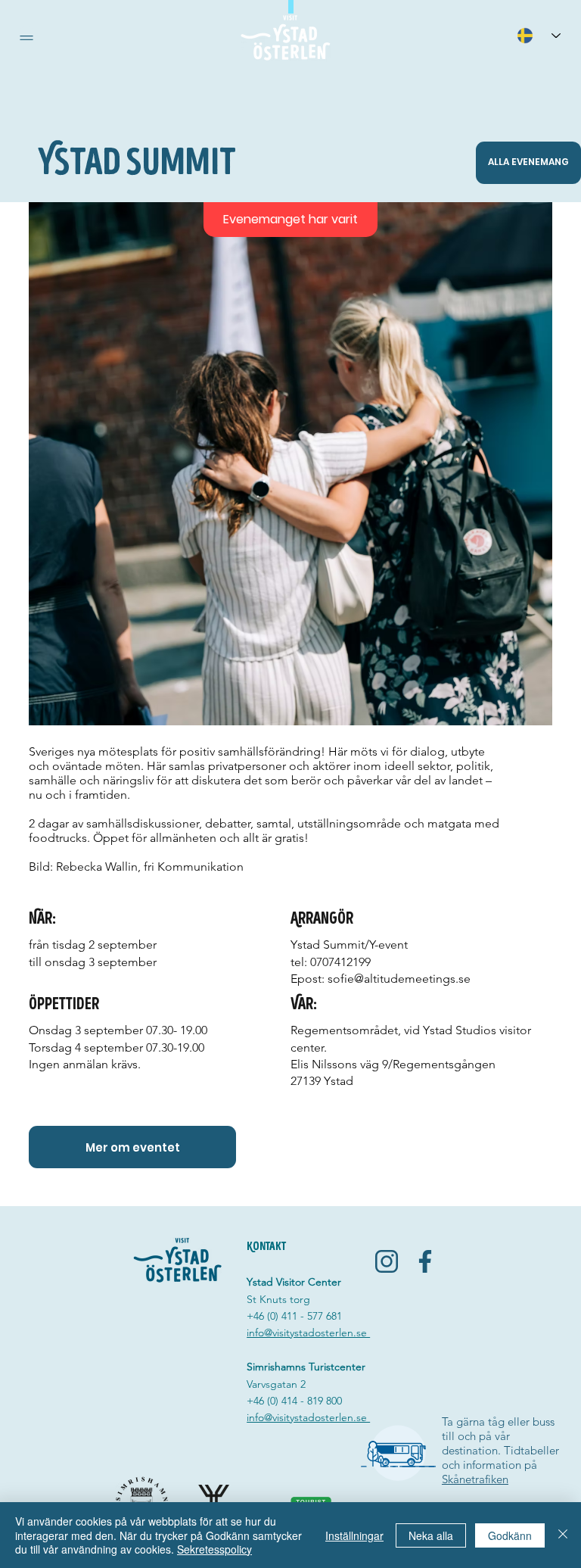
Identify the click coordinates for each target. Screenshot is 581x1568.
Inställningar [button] (354, 1535)
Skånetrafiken (475, 1479)
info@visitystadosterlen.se (308, 1332)
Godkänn (510, 1535)
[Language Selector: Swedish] (538, 35)
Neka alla (431, 1535)
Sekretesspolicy (214, 1549)
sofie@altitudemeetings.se (399, 978)
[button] (26, 38)
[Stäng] (563, 1535)
